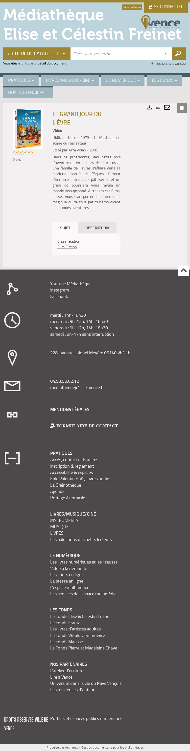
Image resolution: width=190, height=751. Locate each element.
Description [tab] (97, 227)
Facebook (59, 296)
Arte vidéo (77, 150)
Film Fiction (67, 247)
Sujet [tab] (65, 227)
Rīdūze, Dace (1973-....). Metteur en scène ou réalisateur (86, 140)
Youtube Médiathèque (71, 284)
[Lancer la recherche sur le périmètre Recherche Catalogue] (179, 53)
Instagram (59, 290)
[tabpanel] (86, 244)
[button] (28, 128)
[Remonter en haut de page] (183, 271)
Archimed (71, 747)
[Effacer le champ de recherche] (166, 53)
